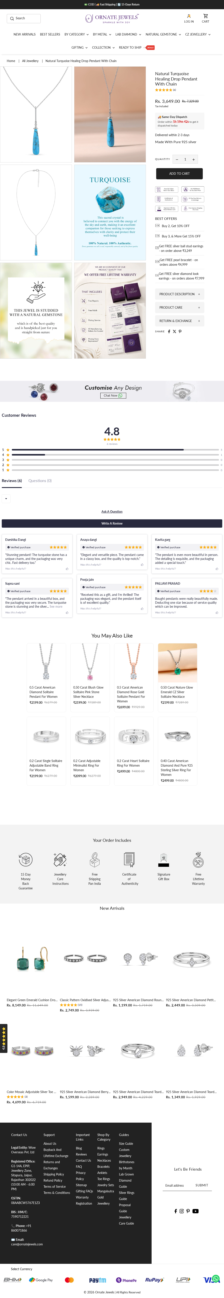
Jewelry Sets (105, 1185)
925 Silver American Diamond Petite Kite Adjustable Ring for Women (191, 1000)
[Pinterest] (188, 1210)
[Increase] (193, 159)
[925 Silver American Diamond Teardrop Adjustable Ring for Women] (138, 1050)
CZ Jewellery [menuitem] (196, 34)
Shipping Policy (54, 1174)
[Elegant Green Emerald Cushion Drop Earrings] (32, 958)
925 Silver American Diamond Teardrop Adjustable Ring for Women (138, 1092)
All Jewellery (30, 61)
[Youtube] (195, 1210)
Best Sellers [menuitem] (50, 34)
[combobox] (6, 498)
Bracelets (103, 1166)
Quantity (162, 159)
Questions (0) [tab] (40, 481)
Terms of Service (55, 1186)
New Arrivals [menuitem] (25, 34)
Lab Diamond (127, 34)
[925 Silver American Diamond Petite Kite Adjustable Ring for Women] (191, 958)
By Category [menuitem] (75, 34)
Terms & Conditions (57, 1193)
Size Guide (126, 1143)
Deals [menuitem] (149, 47)
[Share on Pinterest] (180, 331)
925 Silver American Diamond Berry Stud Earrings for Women (85, 1092)
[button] (165, 90)
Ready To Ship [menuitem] (130, 47)
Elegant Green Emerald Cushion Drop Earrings (32, 1000)
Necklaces (104, 1160)
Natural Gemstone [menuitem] (162, 34)
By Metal (100, 34)
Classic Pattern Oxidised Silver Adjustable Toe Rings (85, 1000)
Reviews (81, 1154)
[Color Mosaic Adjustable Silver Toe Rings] (32, 1050)
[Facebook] (175, 1210)
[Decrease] (177, 159)
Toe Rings (103, 1179)
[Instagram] (181, 1210)
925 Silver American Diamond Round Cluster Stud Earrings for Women (138, 1000)
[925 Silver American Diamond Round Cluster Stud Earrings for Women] (138, 958)
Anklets (102, 1173)
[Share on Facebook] (169, 331)
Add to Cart (179, 173)
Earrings (102, 1154)
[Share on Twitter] (174, 331)
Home (11, 61)
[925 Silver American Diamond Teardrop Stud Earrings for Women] (191, 1050)
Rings (101, 1148)
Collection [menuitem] (102, 47)
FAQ (79, 1166)
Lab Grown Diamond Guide (126, 1180)
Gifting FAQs (84, 1191)
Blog (79, 1148)
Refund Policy (53, 1180)
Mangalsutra (105, 1191)
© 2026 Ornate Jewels (99, 1292)
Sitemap (81, 1185)
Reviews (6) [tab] (12, 481)
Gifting (78, 47)
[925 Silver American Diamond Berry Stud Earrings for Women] (85, 1050)
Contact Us (83, 1160)
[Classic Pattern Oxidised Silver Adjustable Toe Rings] (85, 958)
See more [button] (55, 606)
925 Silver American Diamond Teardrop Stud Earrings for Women (191, 1092)
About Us (50, 1143)
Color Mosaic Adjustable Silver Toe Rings (32, 1092)
